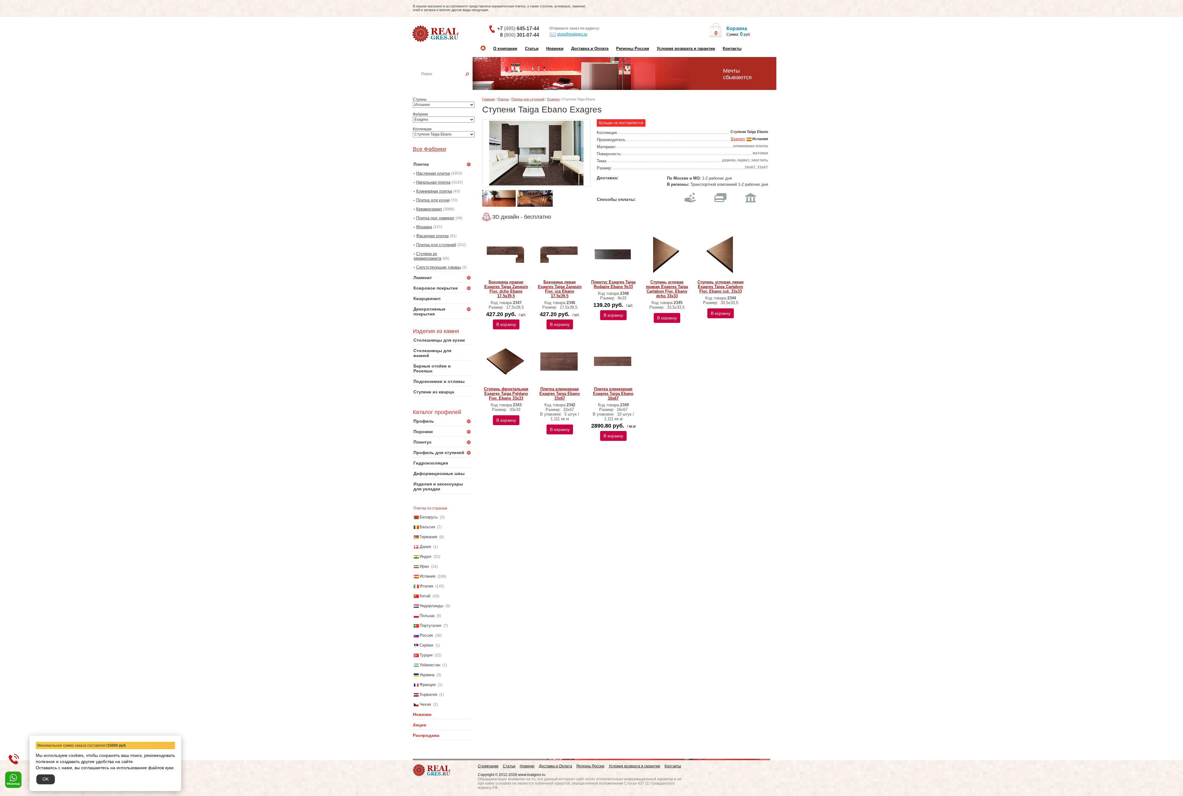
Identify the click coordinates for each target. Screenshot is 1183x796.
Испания (427, 576)
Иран (424, 566)
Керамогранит (429, 209)
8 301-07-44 (519, 35)
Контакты (732, 48)
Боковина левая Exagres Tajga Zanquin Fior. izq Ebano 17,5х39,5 (560, 289)
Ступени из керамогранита (427, 256)
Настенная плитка (449, 82)
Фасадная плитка (432, 236)
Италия (426, 586)
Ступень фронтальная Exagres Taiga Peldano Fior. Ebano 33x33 (506, 393)
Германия (428, 536)
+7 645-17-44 (518, 28)
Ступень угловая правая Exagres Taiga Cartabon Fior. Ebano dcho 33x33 (667, 289)
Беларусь (429, 517)
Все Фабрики (429, 149)
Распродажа (426, 735)
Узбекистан (430, 665)
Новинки (554, 48)
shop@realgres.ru (572, 34)
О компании (505, 48)
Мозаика (424, 227)
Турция (426, 655)
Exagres (553, 99)
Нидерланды (431, 605)
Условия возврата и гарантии (686, 48)
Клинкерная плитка (434, 191)
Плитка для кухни (432, 200)
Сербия (426, 645)
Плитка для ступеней (436, 244)
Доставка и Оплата (589, 48)
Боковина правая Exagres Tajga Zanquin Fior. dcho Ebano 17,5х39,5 (506, 289)
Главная (488, 99)
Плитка (503, 99)
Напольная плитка (433, 182)
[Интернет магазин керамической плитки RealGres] (436, 34)
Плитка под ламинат (435, 218)
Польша (427, 615)
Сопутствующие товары (438, 267)
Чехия (425, 704)
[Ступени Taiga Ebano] (536, 153)
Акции (419, 724)
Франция (428, 684)
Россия (426, 635)
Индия (425, 556)
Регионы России (632, 48)
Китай (425, 596)
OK (46, 779)
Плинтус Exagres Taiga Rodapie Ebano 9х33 (613, 284)
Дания (425, 546)
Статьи (532, 48)
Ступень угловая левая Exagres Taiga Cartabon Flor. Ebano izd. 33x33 (720, 287)
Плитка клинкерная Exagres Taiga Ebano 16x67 (613, 393)
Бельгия (427, 527)
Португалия (430, 625)
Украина (427, 674)
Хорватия (428, 694)
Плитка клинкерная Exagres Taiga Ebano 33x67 (559, 393)
